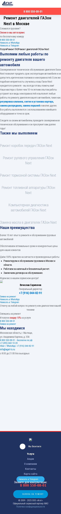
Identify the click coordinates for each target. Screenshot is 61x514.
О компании (30, 463)
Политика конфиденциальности (30, 506)
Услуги (30, 453)
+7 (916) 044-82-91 (30, 293)
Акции (30, 458)
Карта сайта (30, 473)
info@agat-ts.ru (7, 349)
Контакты (30, 468)
